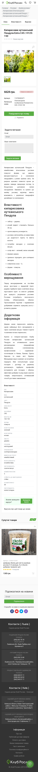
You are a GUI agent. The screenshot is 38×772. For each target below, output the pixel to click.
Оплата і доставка (19, 740)
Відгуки (28, 22)
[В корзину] (33, 573)
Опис (5, 22)
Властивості (16, 22)
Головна (5, 8)
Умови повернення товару (19, 743)
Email (6, 133)
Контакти (19, 753)
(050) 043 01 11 (19, 675)
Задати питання (12, 158)
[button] (19, 61)
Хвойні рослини (24, 8)
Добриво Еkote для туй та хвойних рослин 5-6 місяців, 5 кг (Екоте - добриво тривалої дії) (16, 565)
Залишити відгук (26, 501)
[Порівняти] (34, 526)
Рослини (13, 8)
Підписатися (19, 601)
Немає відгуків (18, 39)
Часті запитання (19, 746)
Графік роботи (19, 756)
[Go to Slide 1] (7, 79)
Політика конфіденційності (19, 749)
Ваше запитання (10, 142)
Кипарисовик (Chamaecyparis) (13, 11)
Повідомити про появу (19, 114)
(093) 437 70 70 (19, 640)
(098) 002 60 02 (19, 677)
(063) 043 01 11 (19, 679)
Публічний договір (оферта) (19, 737)
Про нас (19, 734)
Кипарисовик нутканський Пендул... (15, 13)
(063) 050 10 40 (19, 657)
